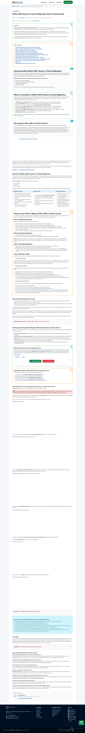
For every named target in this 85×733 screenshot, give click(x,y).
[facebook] (60, 730)
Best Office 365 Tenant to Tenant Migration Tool (26, 56)
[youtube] (69, 730)
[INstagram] (72, 730)
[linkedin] (66, 730)
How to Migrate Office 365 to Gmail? (26, 169)
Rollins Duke (22, 17)
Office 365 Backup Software (43, 351)
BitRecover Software (15, 730)
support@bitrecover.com (13, 716)
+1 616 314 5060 (11, 715)
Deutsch (74, 711)
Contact (58, 2)
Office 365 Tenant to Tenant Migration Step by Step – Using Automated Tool (33, 59)
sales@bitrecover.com (13, 718)
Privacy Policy (55, 711)
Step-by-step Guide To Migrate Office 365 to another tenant (29, 53)
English (72, 710)
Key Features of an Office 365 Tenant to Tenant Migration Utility (30, 60)
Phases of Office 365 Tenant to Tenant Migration (27, 51)
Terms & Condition (56, 710)
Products (44, 2)
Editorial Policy (37, 20)
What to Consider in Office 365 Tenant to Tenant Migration (29, 49)
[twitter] (63, 730)
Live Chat (68, 2)
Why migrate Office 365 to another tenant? (25, 50)
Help (71, 721)
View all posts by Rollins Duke (25, 698)
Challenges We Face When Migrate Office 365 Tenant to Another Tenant (32, 54)
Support (38, 714)
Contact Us (38, 712)
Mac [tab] (23, 357)
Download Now (36, 361)
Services (38, 711)
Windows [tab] (17, 357)
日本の (74, 717)
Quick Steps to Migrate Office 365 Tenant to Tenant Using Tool (30, 57)
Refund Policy (55, 712)
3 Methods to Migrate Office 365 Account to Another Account (35, 321)
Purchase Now (49, 361)
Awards (38, 715)
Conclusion (18, 61)
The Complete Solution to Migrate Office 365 (29, 611)
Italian (72, 714)
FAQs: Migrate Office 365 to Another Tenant (26, 63)
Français (74, 716)
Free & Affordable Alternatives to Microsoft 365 (30, 646)
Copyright (54, 714)
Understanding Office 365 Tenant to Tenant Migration (28, 47)
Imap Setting (73, 719)
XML (53, 715)
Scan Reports (39, 717)
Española (73, 713)
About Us (51, 2)
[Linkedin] (25, 17)
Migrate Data (16, 11)
